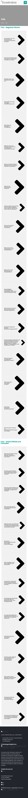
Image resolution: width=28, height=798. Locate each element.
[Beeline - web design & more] (9, 789)
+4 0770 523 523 (6, 741)
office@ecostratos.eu (7, 739)
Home (2, 23)
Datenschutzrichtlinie (6, 779)
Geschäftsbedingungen (7, 776)
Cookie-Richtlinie (5, 777)
